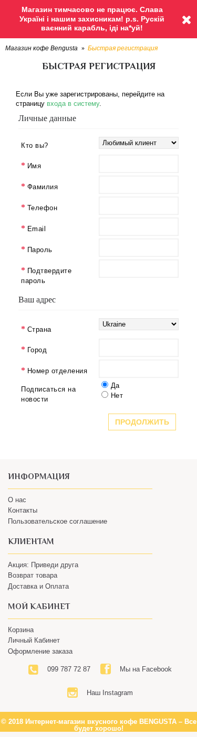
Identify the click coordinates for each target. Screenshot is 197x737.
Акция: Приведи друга (43, 565)
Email (36, 229)
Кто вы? (34, 145)
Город (37, 350)
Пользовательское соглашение (57, 521)
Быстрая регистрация (123, 48)
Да (115, 385)
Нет (117, 395)
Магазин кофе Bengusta (41, 48)
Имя (34, 166)
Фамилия (42, 187)
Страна (39, 329)
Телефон (42, 208)
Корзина (21, 630)
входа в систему (73, 103)
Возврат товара (32, 575)
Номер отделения (57, 371)
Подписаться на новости (48, 394)
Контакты (22, 510)
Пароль (40, 250)
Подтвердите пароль (46, 276)
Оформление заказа (40, 651)
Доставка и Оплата (38, 586)
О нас (17, 500)
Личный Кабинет (34, 640)
